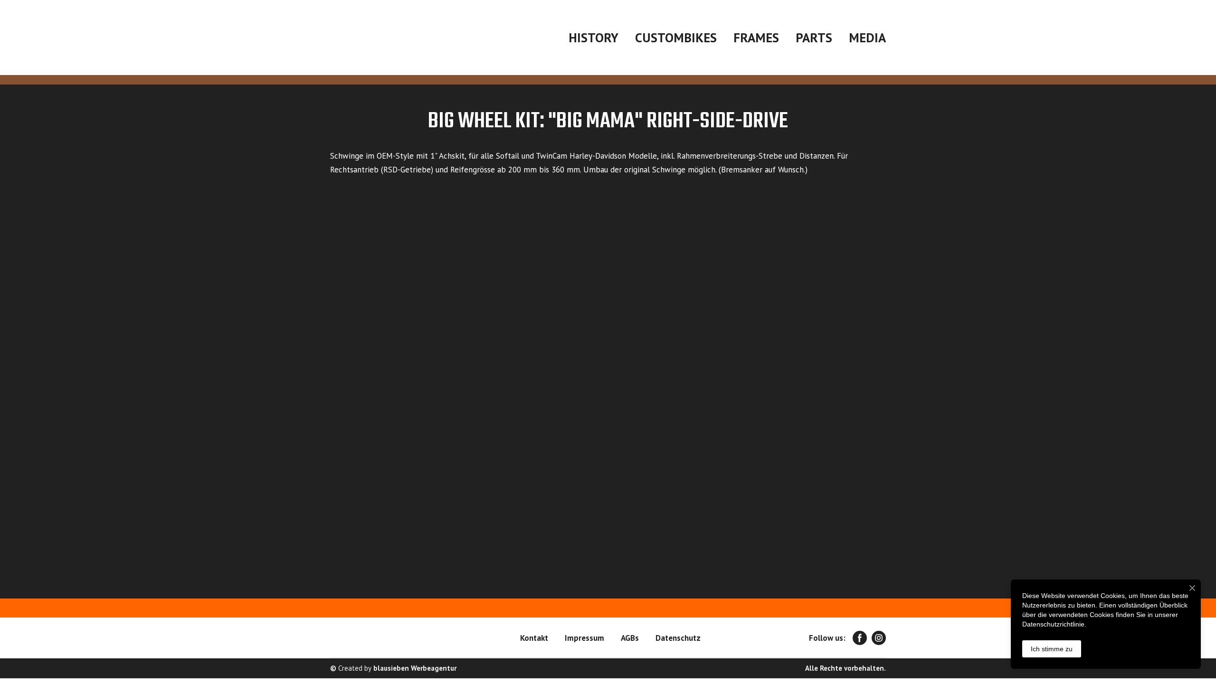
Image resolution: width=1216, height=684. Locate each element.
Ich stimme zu (1052, 649)
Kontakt (534, 638)
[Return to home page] (403, 37)
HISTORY (593, 37)
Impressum (584, 638)
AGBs (630, 638)
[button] (860, 638)
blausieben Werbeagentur (414, 668)
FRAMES (756, 37)
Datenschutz (678, 638)
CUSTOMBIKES (676, 37)
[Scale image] (465, 290)
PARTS (814, 37)
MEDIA (867, 37)
